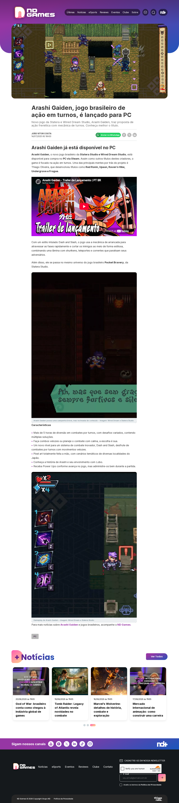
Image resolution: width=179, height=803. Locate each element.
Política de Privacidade (151, 785)
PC (35, 636)
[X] (66, 743)
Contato (108, 766)
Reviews (104, 12)
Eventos (115, 12)
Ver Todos (157, 656)
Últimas (71, 12)
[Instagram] (59, 743)
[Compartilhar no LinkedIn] (135, 135)
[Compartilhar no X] (129, 135)
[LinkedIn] (74, 743)
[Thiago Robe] (158, 799)
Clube (126, 12)
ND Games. (124, 624)
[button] (84, 725)
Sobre (135, 12)
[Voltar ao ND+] (163, 12)
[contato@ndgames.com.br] (145, 12)
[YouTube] (51, 743)
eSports (93, 12)
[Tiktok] (82, 743)
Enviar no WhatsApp (110, 135)
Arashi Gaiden (69, 624)
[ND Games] (34, 12)
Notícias (81, 12)
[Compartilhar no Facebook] (124, 135)
